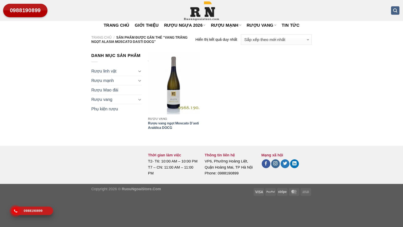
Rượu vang (260, 25)
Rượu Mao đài (104, 90)
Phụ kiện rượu (104, 109)
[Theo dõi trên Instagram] (275, 163)
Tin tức (290, 25)
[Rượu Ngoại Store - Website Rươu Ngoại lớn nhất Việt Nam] (201, 10)
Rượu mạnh (224, 25)
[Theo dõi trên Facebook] (266, 163)
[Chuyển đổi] (140, 71)
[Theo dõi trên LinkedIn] (294, 163)
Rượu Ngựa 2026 (183, 25)
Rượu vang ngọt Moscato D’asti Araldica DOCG (173, 125)
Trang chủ (116, 25)
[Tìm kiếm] (395, 10)
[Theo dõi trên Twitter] (285, 163)
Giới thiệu (147, 25)
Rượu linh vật (103, 71)
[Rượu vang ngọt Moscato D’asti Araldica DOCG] (174, 83)
